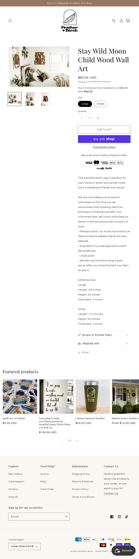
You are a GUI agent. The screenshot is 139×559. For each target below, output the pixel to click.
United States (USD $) (22, 546)
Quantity (82, 111)
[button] (10, 20)
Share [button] (85, 352)
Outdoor (13, 489)
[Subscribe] (66, 516)
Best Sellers (15, 474)
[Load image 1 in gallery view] (15, 99)
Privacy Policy (80, 489)
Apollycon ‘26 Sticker (14, 418)
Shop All (13, 497)
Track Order (47, 489)
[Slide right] (77, 440)
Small (100, 104)
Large (85, 104)
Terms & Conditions (83, 497)
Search (44, 474)
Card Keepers (16, 481)
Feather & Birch (85, 551)
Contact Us (111, 493)
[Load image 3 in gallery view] (46, 99)
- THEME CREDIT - (102, 551)
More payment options (104, 147)
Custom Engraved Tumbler (90, 418)
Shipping (82, 82)
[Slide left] (62, 440)
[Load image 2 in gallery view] (30, 99)
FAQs (43, 481)
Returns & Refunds (82, 481)
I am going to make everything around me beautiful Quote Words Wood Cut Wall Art (55, 423)
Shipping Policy (81, 474)
